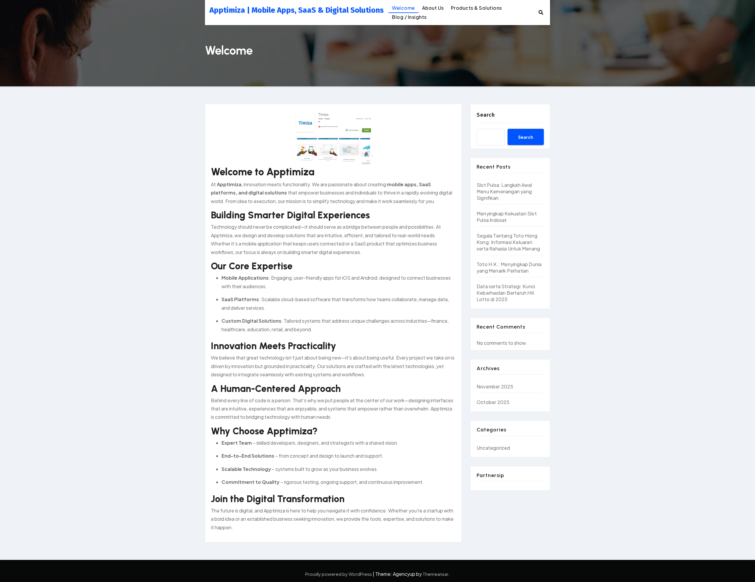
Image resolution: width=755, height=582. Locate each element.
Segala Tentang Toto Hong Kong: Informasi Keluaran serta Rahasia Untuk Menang (508, 242)
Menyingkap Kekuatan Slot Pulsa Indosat (507, 216)
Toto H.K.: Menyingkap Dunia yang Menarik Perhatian (509, 267)
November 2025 (495, 386)
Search (486, 115)
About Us (433, 8)
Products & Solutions (476, 8)
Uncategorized (493, 448)
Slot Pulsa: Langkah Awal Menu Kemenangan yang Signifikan (504, 191)
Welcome (403, 8)
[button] (541, 12)
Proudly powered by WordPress (339, 574)
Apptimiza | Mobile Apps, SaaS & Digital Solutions (296, 10)
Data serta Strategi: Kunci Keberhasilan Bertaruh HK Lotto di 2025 (506, 292)
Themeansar (435, 574)
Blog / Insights (409, 17)
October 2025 (493, 402)
